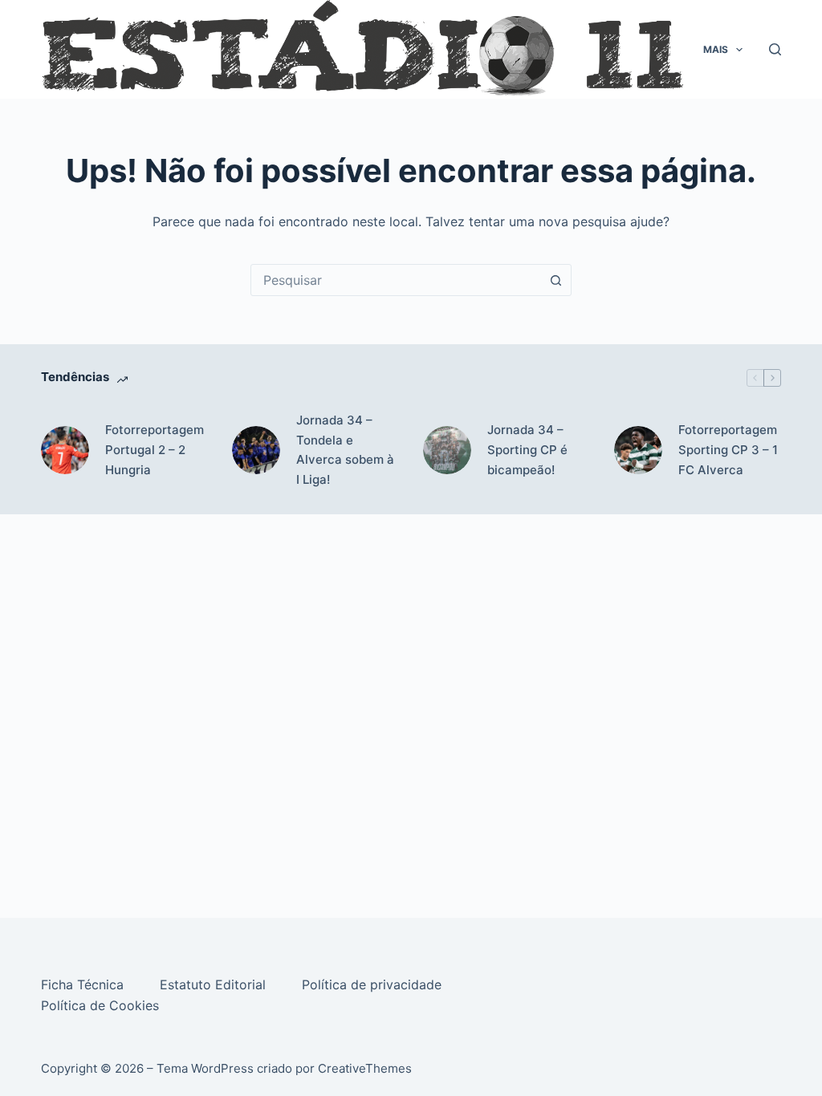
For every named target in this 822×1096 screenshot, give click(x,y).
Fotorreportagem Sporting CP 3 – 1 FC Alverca (728, 449)
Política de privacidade (374, 984)
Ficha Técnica (84, 984)
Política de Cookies (102, 1005)
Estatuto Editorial (215, 984)
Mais (715, 49)
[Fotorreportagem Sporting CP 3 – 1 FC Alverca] (638, 450)
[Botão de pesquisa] (555, 280)
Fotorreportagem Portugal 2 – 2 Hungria (154, 449)
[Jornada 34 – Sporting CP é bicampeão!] (447, 450)
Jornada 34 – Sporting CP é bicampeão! (527, 449)
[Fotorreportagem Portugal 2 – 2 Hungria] (65, 450)
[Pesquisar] (775, 49)
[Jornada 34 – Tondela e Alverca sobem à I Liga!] (256, 450)
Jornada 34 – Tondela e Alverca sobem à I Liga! (345, 449)
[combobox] (395, 280)
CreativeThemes (365, 1068)
